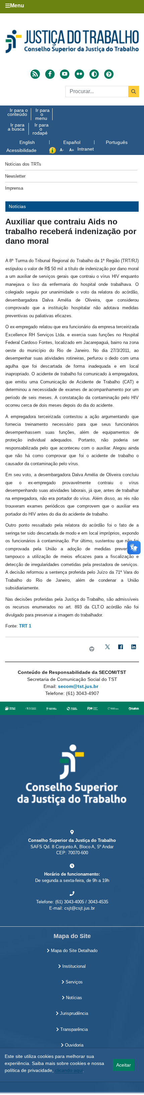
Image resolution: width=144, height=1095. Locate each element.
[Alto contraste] (94, 74)
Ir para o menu (42, 114)
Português (117, 142)
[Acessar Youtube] (64, 74)
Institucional (73, 966)
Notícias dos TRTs (23, 164)
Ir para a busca (16, 127)
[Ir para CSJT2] (72, 41)
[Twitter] (107, 649)
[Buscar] (133, 91)
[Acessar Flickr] (79, 74)
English (27, 142)
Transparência (73, 1029)
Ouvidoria (73, 1045)
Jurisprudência (73, 1013)
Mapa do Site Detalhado (73, 950)
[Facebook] (120, 649)
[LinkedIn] (133, 649)
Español (71, 142)
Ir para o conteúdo (17, 112)
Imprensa (14, 188)
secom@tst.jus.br (78, 686)
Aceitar (123, 1065)
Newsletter (15, 176)
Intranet (85, 149)
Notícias (73, 997)
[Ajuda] (109, 74)
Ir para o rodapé (40, 129)
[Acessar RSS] (35, 74)
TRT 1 (25, 625)
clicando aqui (69, 1070)
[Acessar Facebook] (50, 74)
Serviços (73, 982)
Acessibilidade (21, 150)
